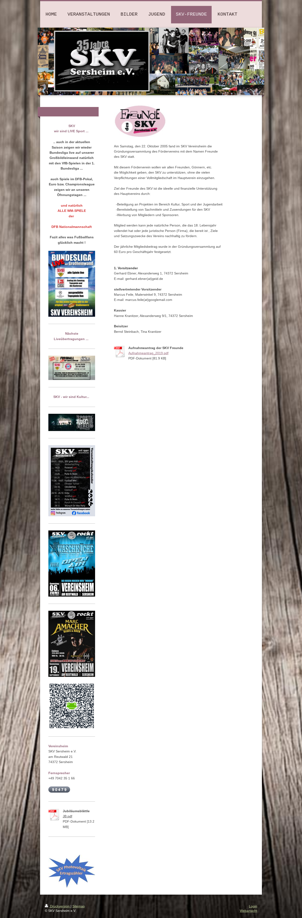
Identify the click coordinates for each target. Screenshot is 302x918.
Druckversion (60, 906)
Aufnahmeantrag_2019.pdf (148, 353)
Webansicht (248, 911)
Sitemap (78, 906)
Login (253, 906)
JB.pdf (67, 816)
